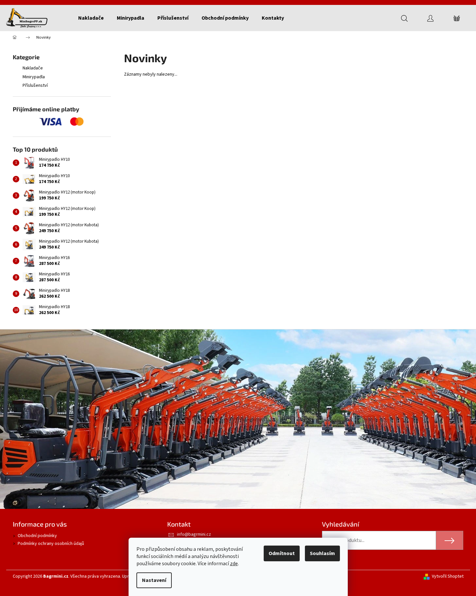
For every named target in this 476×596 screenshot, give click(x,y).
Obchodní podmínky (37, 535)
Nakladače (33, 68)
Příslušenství (35, 85)
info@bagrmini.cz (194, 534)
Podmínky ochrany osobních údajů (51, 543)
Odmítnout (282, 553)
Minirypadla (34, 77)
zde (234, 563)
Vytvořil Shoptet (448, 576)
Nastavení (154, 580)
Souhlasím (322, 553)
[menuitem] (91, 18)
